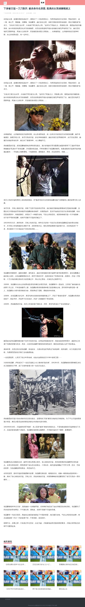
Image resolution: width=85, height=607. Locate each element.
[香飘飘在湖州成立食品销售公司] (69, 553)
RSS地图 (48, 605)
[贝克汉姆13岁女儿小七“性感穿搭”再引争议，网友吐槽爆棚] (42, 553)
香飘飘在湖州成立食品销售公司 (70, 564)
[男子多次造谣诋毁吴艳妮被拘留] (42, 578)
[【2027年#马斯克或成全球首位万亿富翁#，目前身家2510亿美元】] (16, 578)
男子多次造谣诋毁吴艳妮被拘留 (44, 589)
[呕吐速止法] (69, 578)
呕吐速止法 (63, 589)
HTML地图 (54, 605)
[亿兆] (42, 2)
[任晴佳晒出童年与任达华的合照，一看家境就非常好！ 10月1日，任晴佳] (16, 553)
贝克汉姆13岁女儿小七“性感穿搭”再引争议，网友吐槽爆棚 (53, 564)
